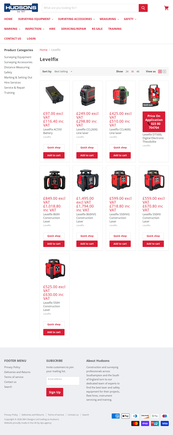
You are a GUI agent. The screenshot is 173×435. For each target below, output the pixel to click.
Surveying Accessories (18, 62)
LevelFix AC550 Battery (52, 131)
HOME (8, 19)
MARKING (11, 29)
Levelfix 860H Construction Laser (51, 217)
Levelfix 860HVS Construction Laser (86, 217)
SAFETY (129, 19)
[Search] (143, 8)
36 (132, 71)
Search (8, 386)
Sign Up (54, 392)
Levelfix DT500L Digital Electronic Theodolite (153, 138)
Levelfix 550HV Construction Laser (152, 217)
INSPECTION (33, 29)
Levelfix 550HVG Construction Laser (119, 217)
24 (127, 71)
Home (43, 49)
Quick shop (53, 147)
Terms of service (13, 377)
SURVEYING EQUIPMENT (34, 19)
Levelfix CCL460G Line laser (120, 131)
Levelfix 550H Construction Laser (51, 306)
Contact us (10, 382)
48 (138, 71)
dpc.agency (46, 422)
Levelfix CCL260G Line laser (87, 131)
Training (9, 93)
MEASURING (108, 19)
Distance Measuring (17, 67)
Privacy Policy (12, 367)
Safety (8, 72)
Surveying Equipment (17, 57)
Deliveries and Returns (17, 372)
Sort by (47, 71)
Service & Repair (14, 87)
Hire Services (12, 82)
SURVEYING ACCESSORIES (75, 19)
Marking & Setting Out (18, 77)
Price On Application (154, 122)
